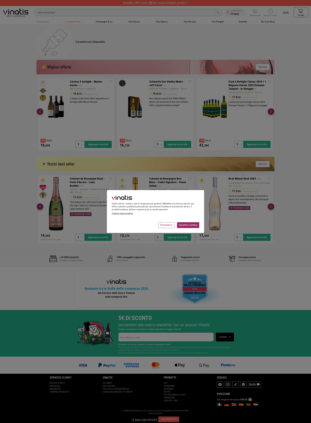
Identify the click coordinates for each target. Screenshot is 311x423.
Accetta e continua (188, 225)
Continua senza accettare (122, 213)
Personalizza (166, 225)
